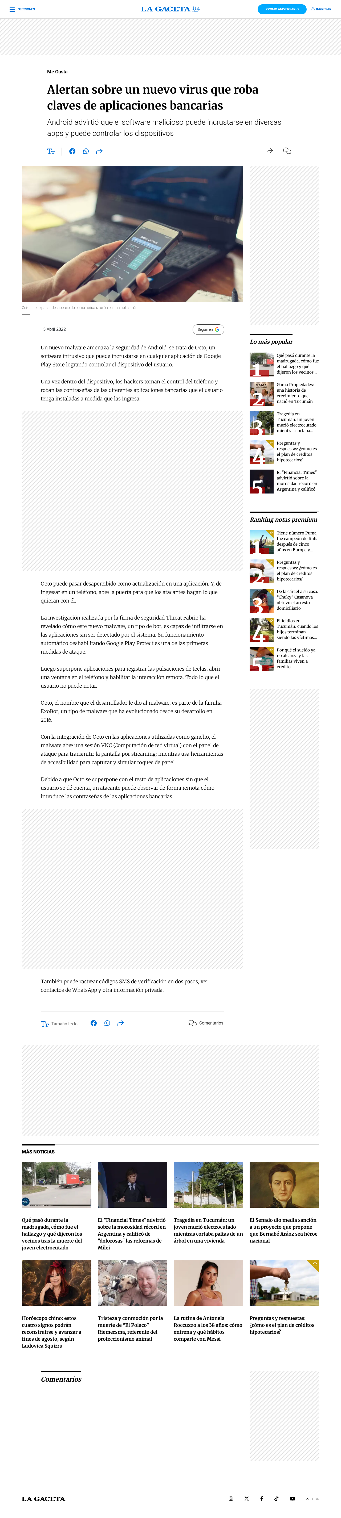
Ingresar (323, 9)
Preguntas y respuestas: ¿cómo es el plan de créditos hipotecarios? (282, 1325)
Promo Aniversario (282, 9)
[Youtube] (292, 1499)
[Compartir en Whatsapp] (86, 152)
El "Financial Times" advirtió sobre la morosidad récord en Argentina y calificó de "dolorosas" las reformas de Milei (132, 1234)
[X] (246, 1499)
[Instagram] (231, 1499)
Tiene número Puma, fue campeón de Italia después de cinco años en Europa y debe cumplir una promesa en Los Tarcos (298, 549)
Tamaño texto (64, 1023)
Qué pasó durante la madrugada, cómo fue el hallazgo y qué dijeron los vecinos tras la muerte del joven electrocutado (52, 1234)
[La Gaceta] (170, 9)
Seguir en (205, 329)
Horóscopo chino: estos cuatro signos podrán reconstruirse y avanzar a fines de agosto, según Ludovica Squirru (51, 1332)
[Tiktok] (276, 1499)
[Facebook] (261, 1499)
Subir (315, 1499)
